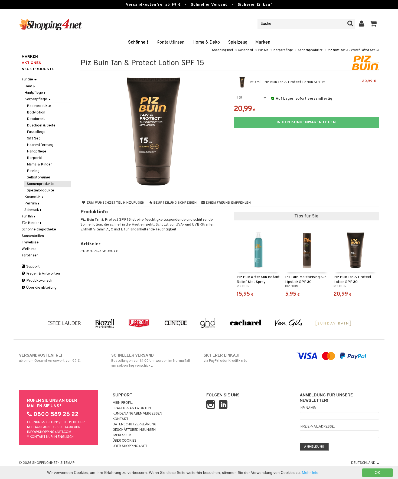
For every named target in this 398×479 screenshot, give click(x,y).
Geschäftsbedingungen (134, 430)
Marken (262, 42)
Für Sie (263, 50)
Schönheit (138, 42)
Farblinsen (30, 255)
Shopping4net (222, 50)
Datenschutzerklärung (134, 424)
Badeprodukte (39, 106)
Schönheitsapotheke (39, 229)
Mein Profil (123, 403)
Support (32, 266)
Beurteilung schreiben (174, 203)
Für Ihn (28, 216)
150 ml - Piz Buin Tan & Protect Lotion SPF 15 (312, 81)
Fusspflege (36, 132)
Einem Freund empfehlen (228, 203)
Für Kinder (31, 223)
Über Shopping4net (130, 446)
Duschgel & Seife (41, 125)
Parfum (31, 203)
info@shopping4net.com (49, 432)
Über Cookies (124, 441)
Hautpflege (34, 92)
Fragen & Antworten (42, 273)
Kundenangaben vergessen (137, 414)
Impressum (122, 435)
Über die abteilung (41, 287)
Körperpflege (283, 50)
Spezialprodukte (40, 190)
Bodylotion (36, 112)
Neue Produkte (38, 69)
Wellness (29, 249)
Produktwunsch (38, 280)
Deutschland (363, 463)
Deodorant (36, 119)
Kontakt (120, 419)
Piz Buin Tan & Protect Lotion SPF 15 (353, 50)
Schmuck (32, 210)
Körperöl (34, 158)
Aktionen (31, 63)
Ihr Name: (308, 408)
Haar (28, 86)
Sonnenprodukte (310, 50)
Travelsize (30, 242)
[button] (373, 24)
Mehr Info (310, 472)
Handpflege (36, 151)
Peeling (33, 171)
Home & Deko (206, 42)
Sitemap (67, 463)
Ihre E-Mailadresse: (317, 427)
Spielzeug (237, 42)
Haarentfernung (40, 145)
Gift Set (33, 138)
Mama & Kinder (39, 164)
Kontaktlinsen (170, 42)
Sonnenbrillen (33, 236)
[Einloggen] (362, 24)
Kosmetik (32, 197)
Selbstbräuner (38, 177)
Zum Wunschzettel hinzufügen (115, 203)
